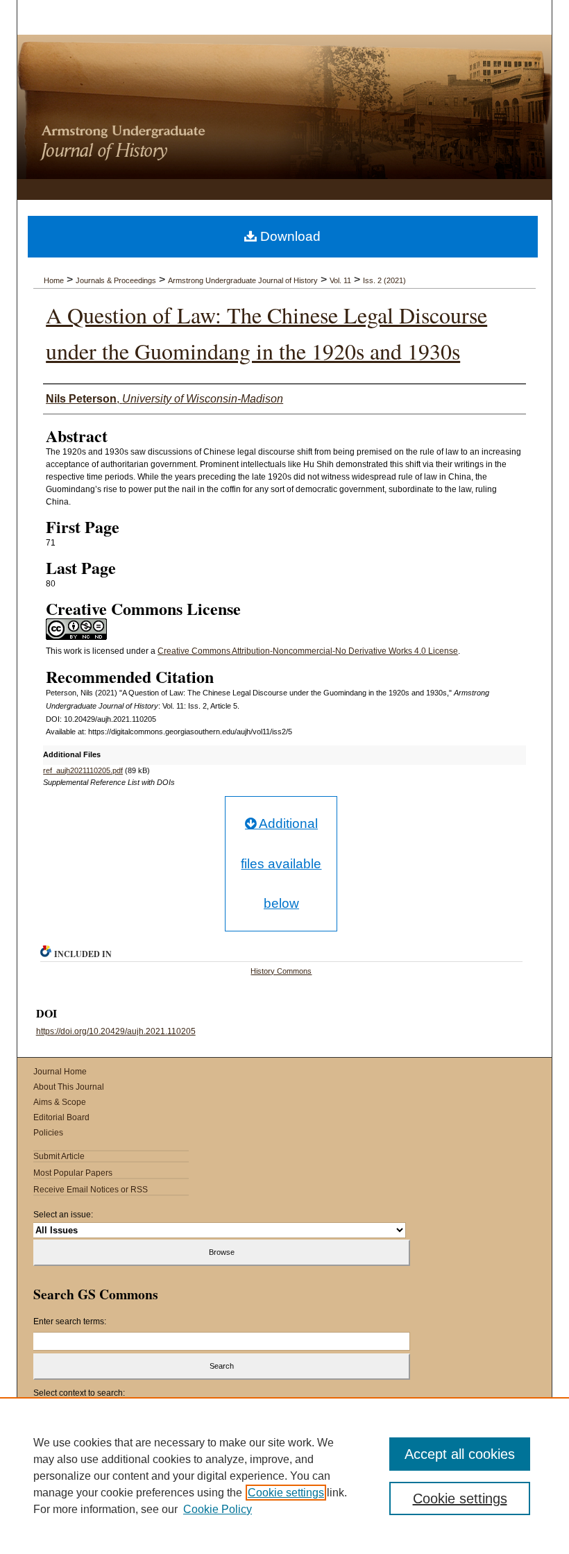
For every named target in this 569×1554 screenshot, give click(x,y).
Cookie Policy (217, 1509)
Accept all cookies (460, 1454)
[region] (284, 1475)
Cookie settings (286, 1492)
